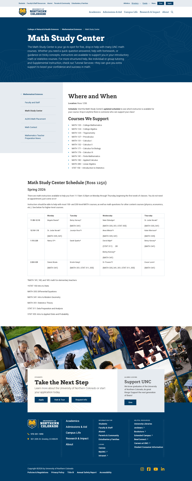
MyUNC (102, 452)
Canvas (102, 448)
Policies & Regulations (38, 472)
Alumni (49, 3)
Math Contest (31, 127)
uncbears (138, 428)
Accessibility (105, 472)
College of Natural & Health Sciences (43, 29)
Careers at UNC (141, 443)
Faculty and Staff (32, 102)
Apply (170, 3)
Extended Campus (142, 435)
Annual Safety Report (87, 472)
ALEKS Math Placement (35, 119)
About (165, 12)
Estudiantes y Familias (80, 3)
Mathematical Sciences (72, 29)
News (154, 3)
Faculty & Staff (106, 428)
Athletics (127, 3)
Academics (95, 12)
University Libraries (143, 424)
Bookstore (139, 431)
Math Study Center (33, 111)
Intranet (102, 455)
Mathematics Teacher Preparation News (34, 136)
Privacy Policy (57, 472)
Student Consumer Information (148, 447)
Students (22, 3)
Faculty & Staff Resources (36, 3)
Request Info (81, 400)
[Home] (32, 12)
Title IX (70, 472)
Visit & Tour (59, 400)
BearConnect (140, 439)
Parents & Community (62, 3)
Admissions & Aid (112, 12)
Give (160, 3)
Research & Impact (150, 12)
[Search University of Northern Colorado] (172, 12)
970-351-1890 (37, 434)
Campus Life (131, 12)
